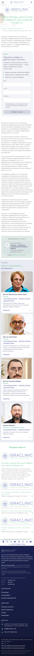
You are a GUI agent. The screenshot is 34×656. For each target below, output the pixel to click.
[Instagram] (27, 541)
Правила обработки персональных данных (13, 648)
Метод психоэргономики (8, 565)
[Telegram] (3, 541)
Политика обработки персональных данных (13, 645)
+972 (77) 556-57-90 (10, 632)
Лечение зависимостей (8, 598)
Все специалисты (6, 268)
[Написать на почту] (15, 541)
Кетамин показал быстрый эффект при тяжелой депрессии (17, 464)
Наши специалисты (7, 609)
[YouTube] (30, 541)
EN (5, 643)
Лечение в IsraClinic (7, 607)
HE (8, 643)
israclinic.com (11, 580)
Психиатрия (4, 592)
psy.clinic (10, 582)
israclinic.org (11, 584)
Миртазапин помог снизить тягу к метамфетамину (16, 511)
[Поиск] (31, 2)
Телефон (6, 96)
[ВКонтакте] (19, 541)
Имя (4, 80)
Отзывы (3, 612)
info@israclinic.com (10, 628)
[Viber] (7, 541)
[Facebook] (23, 541)
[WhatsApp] (11, 541)
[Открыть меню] (3, 2)
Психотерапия (5, 595)
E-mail (5, 88)
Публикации (5, 615)
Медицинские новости (15, 29)
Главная (3, 29)
